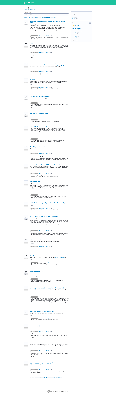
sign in (81, 7)
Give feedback (77, 25)
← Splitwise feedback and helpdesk (29, 9)
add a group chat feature (36, 239)
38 (56, 377)
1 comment (31, 68)
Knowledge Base (77, 28)
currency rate (33, 43)
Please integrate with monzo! (37, 146)
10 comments (32, 150)
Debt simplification (77, 31)
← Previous (33, 377)
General (75, 32)
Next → (59, 377)
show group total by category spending (40, 96)
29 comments (32, 49)
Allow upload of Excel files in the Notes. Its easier (42, 311)
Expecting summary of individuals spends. (41, 325)
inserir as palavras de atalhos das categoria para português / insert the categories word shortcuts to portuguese (48, 362)
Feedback (32, 79)
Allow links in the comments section (39, 113)
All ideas (73, 14)
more (61, 30)
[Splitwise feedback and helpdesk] (29, 3)
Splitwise (76, 40)
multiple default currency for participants (40, 126)
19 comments (32, 243)
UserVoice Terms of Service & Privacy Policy (62, 391)
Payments (76, 36)
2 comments (31, 205)
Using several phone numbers (37, 271)
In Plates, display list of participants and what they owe (44, 216)
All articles (76, 37)
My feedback (53, 17)
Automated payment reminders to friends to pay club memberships (47, 343)
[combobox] (81, 22)
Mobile (35, 68)
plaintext (32, 255)
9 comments (31, 100)
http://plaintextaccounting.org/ (60, 257)
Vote (26, 24)
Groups (75, 33)
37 (54, 377)
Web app (35, 276)
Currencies (76, 29)
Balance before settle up (36, 181)
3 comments (31, 170)
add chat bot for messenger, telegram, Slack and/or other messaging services (47, 203)
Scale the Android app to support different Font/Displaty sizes (46, 164)
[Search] (90, 23)
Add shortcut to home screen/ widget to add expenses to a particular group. (47, 22)
